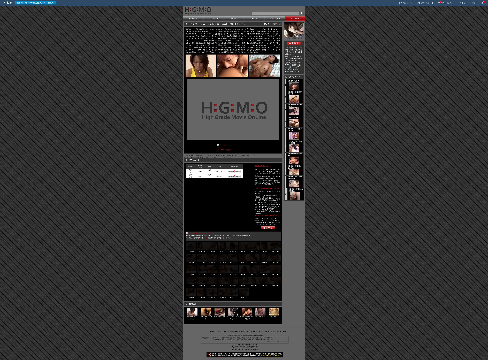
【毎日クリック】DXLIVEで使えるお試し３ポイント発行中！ (35, 3)
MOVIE (213, 18)
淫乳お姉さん (274, 316)
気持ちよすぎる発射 (219, 316)
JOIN (234, 18)
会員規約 (242, 332)
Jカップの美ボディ (294, 117)
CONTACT (274, 18)
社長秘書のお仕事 (293, 81)
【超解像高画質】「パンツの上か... (192, 318)
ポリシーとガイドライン (254, 332)
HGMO (212, 331)
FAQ (254, 18)
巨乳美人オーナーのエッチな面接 (246, 318)
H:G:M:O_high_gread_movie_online (198, 11)
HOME (193, 18)
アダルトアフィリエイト (273, 332)
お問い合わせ (233, 332)
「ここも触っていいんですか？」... (233, 318)
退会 (284, 332)
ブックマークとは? (224, 150)
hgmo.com (244, 348)
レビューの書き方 (205, 233)
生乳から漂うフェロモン (206, 318)
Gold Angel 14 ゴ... (260, 316)
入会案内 (219, 332)
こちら (287, 67)
